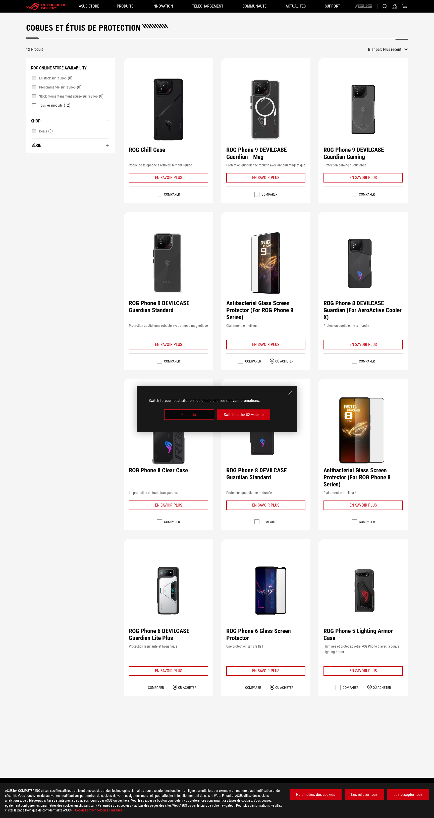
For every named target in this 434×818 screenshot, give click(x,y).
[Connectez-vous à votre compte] (395, 6)
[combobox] (395, 49)
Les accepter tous (408, 794)
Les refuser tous (364, 794)
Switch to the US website (244, 414)
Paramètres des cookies (315, 794)
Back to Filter (31, 160)
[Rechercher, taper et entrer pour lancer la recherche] (385, 6)
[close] (290, 393)
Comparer (172, 194)
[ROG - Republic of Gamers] (46, 6)
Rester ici (189, 414)
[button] (168, 109)
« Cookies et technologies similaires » (99, 810)
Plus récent (392, 49)
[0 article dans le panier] (405, 6)
